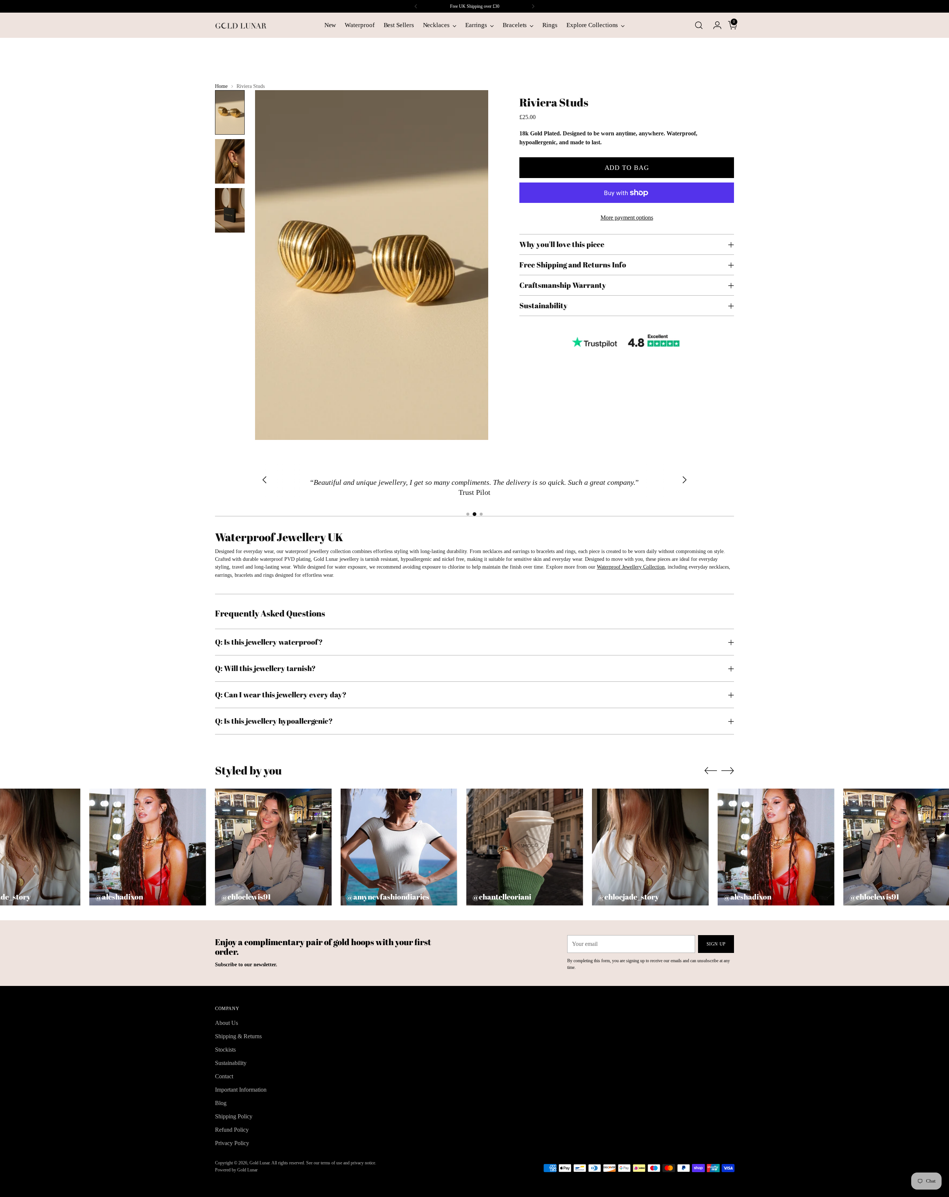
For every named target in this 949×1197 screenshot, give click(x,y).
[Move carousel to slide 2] (474, 514)
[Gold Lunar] (241, 25)
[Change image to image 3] (230, 210)
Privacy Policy (232, 1143)
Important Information (241, 1089)
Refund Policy (232, 1130)
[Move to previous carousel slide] (710, 770)
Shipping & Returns (238, 1036)
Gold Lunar (259, 1162)
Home (221, 86)
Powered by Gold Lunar (236, 1170)
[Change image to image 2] (230, 161)
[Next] (533, 6)
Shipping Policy (233, 1116)
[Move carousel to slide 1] (467, 514)
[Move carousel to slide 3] (481, 514)
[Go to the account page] (714, 25)
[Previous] (416, 6)
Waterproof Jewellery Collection (631, 567)
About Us (226, 1023)
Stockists (225, 1049)
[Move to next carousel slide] (727, 770)
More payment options (627, 217)
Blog (220, 1103)
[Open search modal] (698, 25)
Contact (224, 1076)
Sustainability (231, 1063)
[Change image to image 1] (230, 112)
